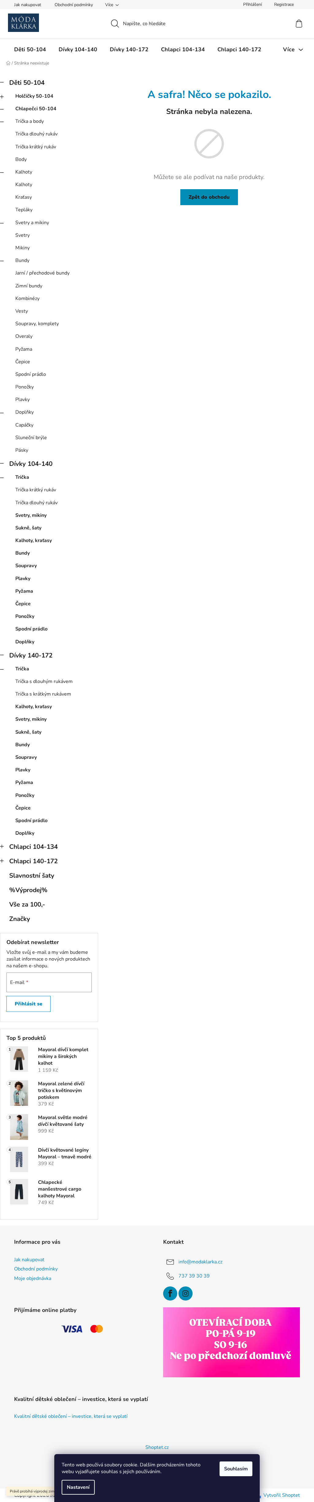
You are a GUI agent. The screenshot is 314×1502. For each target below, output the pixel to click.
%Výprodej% (28, 890)
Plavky (22, 399)
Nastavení (78, 1487)
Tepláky (24, 209)
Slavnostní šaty (31, 875)
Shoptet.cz (157, 1447)
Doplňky (24, 412)
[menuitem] (30, 49)
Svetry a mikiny (32, 222)
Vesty (21, 311)
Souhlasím (236, 1468)
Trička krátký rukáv (35, 146)
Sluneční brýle (31, 437)
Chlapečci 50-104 (35, 108)
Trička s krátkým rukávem (43, 694)
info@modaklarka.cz (200, 1261)
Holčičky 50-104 (34, 96)
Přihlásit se (28, 1004)
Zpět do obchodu (209, 197)
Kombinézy (27, 298)
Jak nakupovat (27, 5)
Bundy (22, 260)
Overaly (24, 336)
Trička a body (29, 121)
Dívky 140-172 (30, 655)
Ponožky (24, 387)
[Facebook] (170, 1293)
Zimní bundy (28, 286)
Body (21, 159)
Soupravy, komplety (37, 323)
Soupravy (26, 565)
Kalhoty (23, 172)
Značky (19, 919)
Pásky (21, 450)
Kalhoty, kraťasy (33, 540)
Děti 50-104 (26, 82)
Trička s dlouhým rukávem (44, 681)
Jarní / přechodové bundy (42, 273)
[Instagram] (185, 1293)
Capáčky (24, 425)
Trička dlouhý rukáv (36, 134)
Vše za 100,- (27, 904)
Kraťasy (23, 197)
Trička (22, 477)
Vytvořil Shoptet (281, 1495)
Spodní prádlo (30, 374)
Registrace (284, 4)
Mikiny (22, 247)
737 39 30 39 (194, 1276)
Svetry (22, 235)
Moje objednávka (32, 1278)
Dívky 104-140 (30, 463)
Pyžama (23, 349)
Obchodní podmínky (74, 5)
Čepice (22, 361)
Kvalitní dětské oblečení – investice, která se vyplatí (71, 1416)
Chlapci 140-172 (33, 861)
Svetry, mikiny (31, 515)
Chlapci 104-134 (33, 846)
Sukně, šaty (28, 528)
